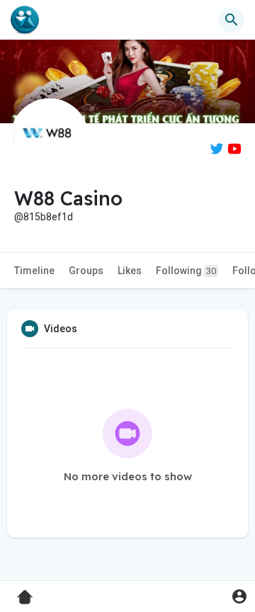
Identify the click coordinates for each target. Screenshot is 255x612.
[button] (239, 596)
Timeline (34, 270)
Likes (130, 270)
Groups (86, 270)
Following (186, 270)
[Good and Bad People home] (25, 20)
